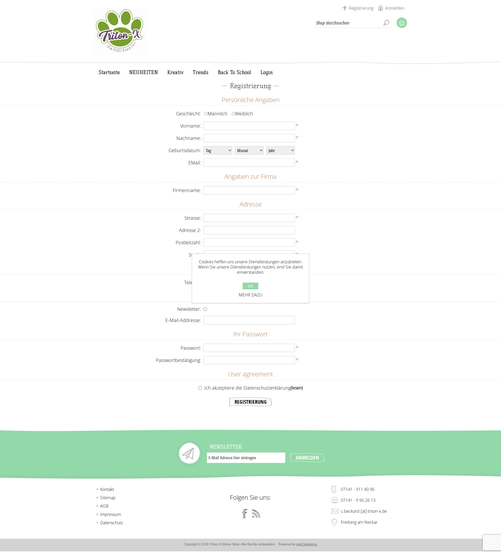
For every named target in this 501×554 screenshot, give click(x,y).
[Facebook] (244, 513)
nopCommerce (306, 544)
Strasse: (192, 218)
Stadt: (195, 255)
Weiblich (244, 113)
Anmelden (394, 8)
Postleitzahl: (188, 242)
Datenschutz (111, 523)
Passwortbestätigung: (178, 360)
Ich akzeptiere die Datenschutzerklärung (247, 388)
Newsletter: (189, 309)
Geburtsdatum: (185, 150)
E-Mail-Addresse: (183, 320)
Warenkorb (402, 22)
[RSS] (256, 513)
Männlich (218, 113)
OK (250, 286)
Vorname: (190, 126)
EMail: (194, 162)
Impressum (110, 514)
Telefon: (192, 282)
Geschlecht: (188, 113)
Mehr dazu (251, 295)
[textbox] (352, 22)
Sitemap (108, 498)
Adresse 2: (190, 230)
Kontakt (107, 489)
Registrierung (361, 8)
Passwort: (191, 348)
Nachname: (188, 138)
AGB (104, 506)
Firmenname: (187, 190)
